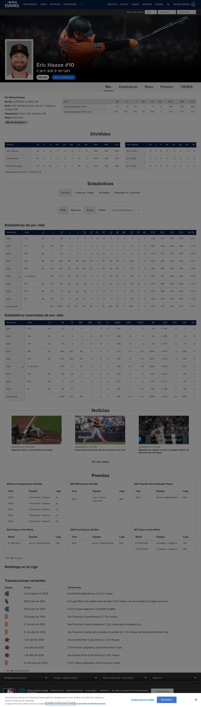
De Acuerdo (166, 699)
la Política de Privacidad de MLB (60, 703)
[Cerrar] (196, 699)
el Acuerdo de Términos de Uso (91, 703)
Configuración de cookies (142, 699)
